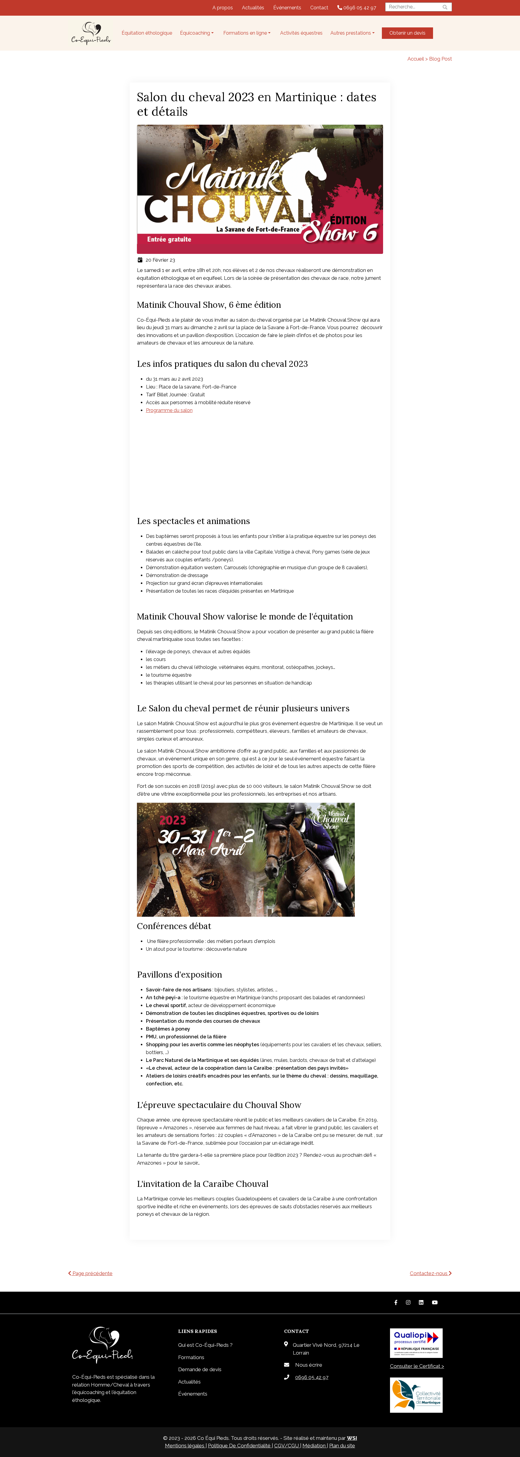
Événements (287, 8)
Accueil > (418, 59)
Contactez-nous (429, 1273)
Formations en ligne (245, 33)
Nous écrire (308, 1365)
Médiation (314, 1446)
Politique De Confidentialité (240, 1446)
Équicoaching (195, 33)
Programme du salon (169, 410)
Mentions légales (185, 1446)
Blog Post (440, 59)
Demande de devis (199, 1369)
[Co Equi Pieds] (90, 33)
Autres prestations (350, 33)
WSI (352, 1438)
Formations (191, 1357)
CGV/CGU (287, 1446)
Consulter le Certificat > (417, 1366)
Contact (319, 8)
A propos (222, 8)
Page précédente (92, 1273)
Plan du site (342, 1446)
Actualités (253, 8)
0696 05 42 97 (359, 8)
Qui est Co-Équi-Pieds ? (205, 1345)
